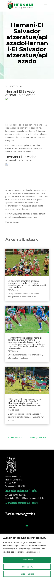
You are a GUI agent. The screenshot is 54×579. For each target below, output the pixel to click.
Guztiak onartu (27, 559)
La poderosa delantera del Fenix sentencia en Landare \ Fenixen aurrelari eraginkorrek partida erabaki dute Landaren (27, 284)
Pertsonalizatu (27, 567)
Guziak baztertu (27, 574)
